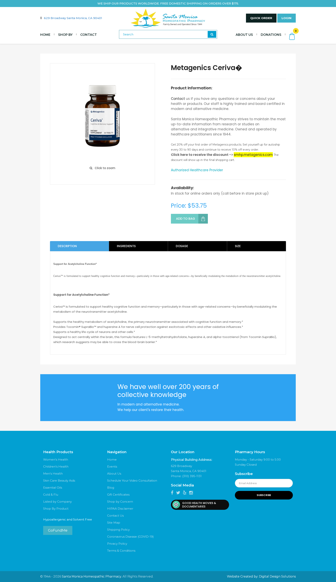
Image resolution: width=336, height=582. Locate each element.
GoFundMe (57, 530)
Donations (271, 35)
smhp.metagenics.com (253, 154)
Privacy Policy (117, 543)
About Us (244, 35)
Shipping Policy (118, 529)
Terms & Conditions (121, 550)
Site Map (113, 522)
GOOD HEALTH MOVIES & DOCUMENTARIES (199, 504)
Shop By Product (55, 508)
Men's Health (53, 473)
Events (112, 466)
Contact (88, 35)
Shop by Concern (120, 501)
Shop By (65, 35)
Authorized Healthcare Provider (197, 170)
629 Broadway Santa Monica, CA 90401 (73, 18)
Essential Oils (52, 487)
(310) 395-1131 (192, 476)
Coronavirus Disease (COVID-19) (130, 536)
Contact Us (115, 515)
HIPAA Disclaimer (120, 508)
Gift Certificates (118, 494)
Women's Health (55, 459)
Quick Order (261, 18)
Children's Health (55, 466)
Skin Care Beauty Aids (59, 480)
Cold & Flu (50, 494)
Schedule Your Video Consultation (132, 480)
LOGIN (286, 18)
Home (45, 35)
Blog (110, 487)
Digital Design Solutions (277, 576)
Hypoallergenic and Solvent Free (67, 519)
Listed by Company (57, 501)
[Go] (212, 34)
